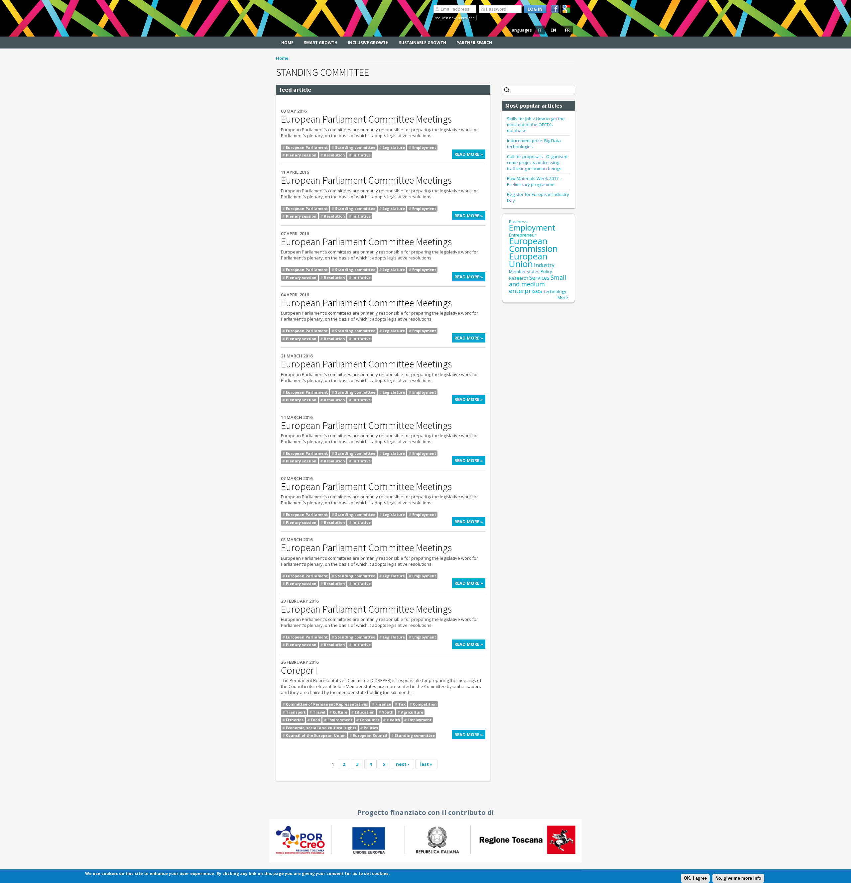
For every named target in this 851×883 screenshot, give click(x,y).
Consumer (369, 719)
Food (315, 719)
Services (539, 277)
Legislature (394, 147)
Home (287, 43)
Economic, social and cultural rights (321, 727)
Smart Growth (320, 43)
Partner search (474, 43)
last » (426, 764)
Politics (371, 727)
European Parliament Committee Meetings (366, 119)
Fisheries (295, 719)
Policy (546, 271)
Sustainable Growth (422, 43)
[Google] (567, 9)
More (562, 297)
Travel (319, 712)
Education (365, 712)
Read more (469, 155)
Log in (535, 9)
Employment (424, 147)
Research (518, 278)
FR (567, 30)
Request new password (454, 17)
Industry (544, 265)
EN (553, 30)
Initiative (361, 154)
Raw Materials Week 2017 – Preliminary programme (534, 181)
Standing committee (355, 147)
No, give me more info (738, 878)
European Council (370, 735)
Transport (295, 712)
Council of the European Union (316, 735)
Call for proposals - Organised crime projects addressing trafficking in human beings (537, 162)
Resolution (334, 154)
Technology (554, 291)
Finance (383, 704)
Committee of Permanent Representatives (327, 704)
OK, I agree (695, 878)
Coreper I (299, 670)
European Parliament (307, 147)
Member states (524, 271)
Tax (402, 704)
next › (402, 764)
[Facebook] (556, 9)
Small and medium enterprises (537, 284)
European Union (528, 260)
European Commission (533, 244)
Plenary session (301, 154)
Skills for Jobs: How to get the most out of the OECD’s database (536, 125)
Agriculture (412, 712)
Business (518, 222)
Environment (339, 719)
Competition (425, 704)
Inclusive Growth (368, 43)
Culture (340, 712)
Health (393, 719)
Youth (388, 712)
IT (540, 30)
